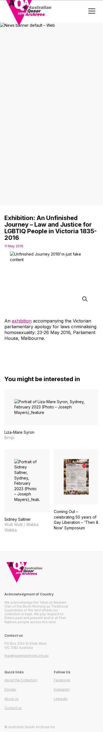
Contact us (13, 708)
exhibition (22, 321)
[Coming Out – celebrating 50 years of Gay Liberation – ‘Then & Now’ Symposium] (76, 492)
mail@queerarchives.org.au (26, 656)
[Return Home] (51, 572)
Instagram (62, 689)
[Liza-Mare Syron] (51, 414)
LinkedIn (61, 699)
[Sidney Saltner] (26, 491)
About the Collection (20, 680)
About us (11, 699)
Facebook (62, 680)
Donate (10, 689)
